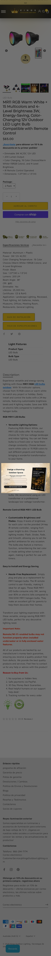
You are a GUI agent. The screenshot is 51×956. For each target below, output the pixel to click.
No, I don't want (15, 490)
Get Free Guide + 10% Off (15, 486)
